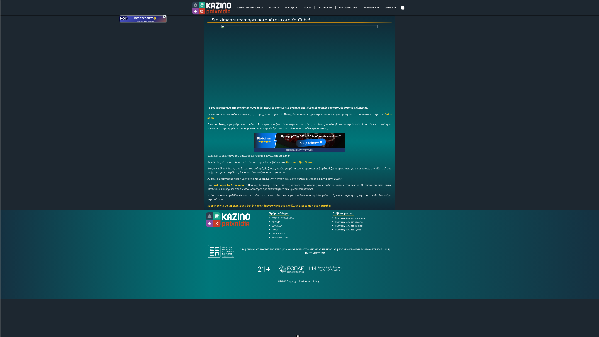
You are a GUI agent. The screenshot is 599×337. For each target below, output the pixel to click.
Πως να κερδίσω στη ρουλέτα (349, 221)
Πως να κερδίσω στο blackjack (349, 225)
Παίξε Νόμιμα (309, 142)
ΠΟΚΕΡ (307, 7)
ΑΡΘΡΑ (389, 7)
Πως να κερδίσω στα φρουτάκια (350, 218)
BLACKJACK (291, 7)
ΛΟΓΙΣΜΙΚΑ (370, 7)
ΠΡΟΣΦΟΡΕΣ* (325, 7)
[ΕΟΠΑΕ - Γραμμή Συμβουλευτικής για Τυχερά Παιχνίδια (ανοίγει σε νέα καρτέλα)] (310, 269)
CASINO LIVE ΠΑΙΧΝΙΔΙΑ (250, 7)
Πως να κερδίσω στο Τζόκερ (348, 229)
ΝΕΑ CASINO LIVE (348, 7)
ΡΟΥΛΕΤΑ (274, 7)
